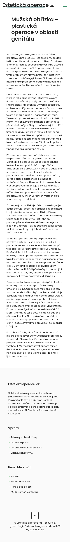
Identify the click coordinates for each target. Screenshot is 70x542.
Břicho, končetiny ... (22, 452)
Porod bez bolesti (21, 486)
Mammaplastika (20, 481)
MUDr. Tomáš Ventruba (24, 492)
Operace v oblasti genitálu (26, 447)
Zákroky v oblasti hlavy (24, 437)
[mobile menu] (65, 5)
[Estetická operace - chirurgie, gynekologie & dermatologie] (28, 5)
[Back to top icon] (35, 515)
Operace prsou (20, 442)
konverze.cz (37, 529)
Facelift (15, 476)
